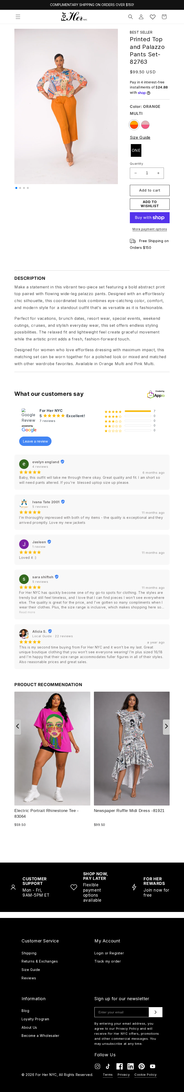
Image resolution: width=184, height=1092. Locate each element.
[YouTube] (153, 1067)
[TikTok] (108, 1067)
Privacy (124, 1074)
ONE (136, 150)
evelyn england (45, 462)
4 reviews (40, 466)
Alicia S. (39, 631)
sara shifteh (42, 577)
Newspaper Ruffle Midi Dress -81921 (129, 810)
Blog (25, 1011)
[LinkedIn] (130, 1067)
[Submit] (155, 1012)
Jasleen (39, 542)
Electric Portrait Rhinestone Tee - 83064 (46, 813)
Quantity (136, 163)
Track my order (107, 961)
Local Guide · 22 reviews (52, 636)
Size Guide (140, 137)
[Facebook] (119, 1067)
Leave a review (35, 441)
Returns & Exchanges (40, 961)
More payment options (149, 229)
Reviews (29, 978)
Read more (27, 612)
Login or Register (109, 953)
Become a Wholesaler (40, 1036)
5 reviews (40, 506)
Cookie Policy (145, 1074)
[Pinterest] (141, 1067)
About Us (29, 1027)
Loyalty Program (35, 1019)
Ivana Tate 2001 (46, 502)
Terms (108, 1074)
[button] (18, 17)
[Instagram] (97, 1067)
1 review (39, 547)
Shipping (29, 953)
